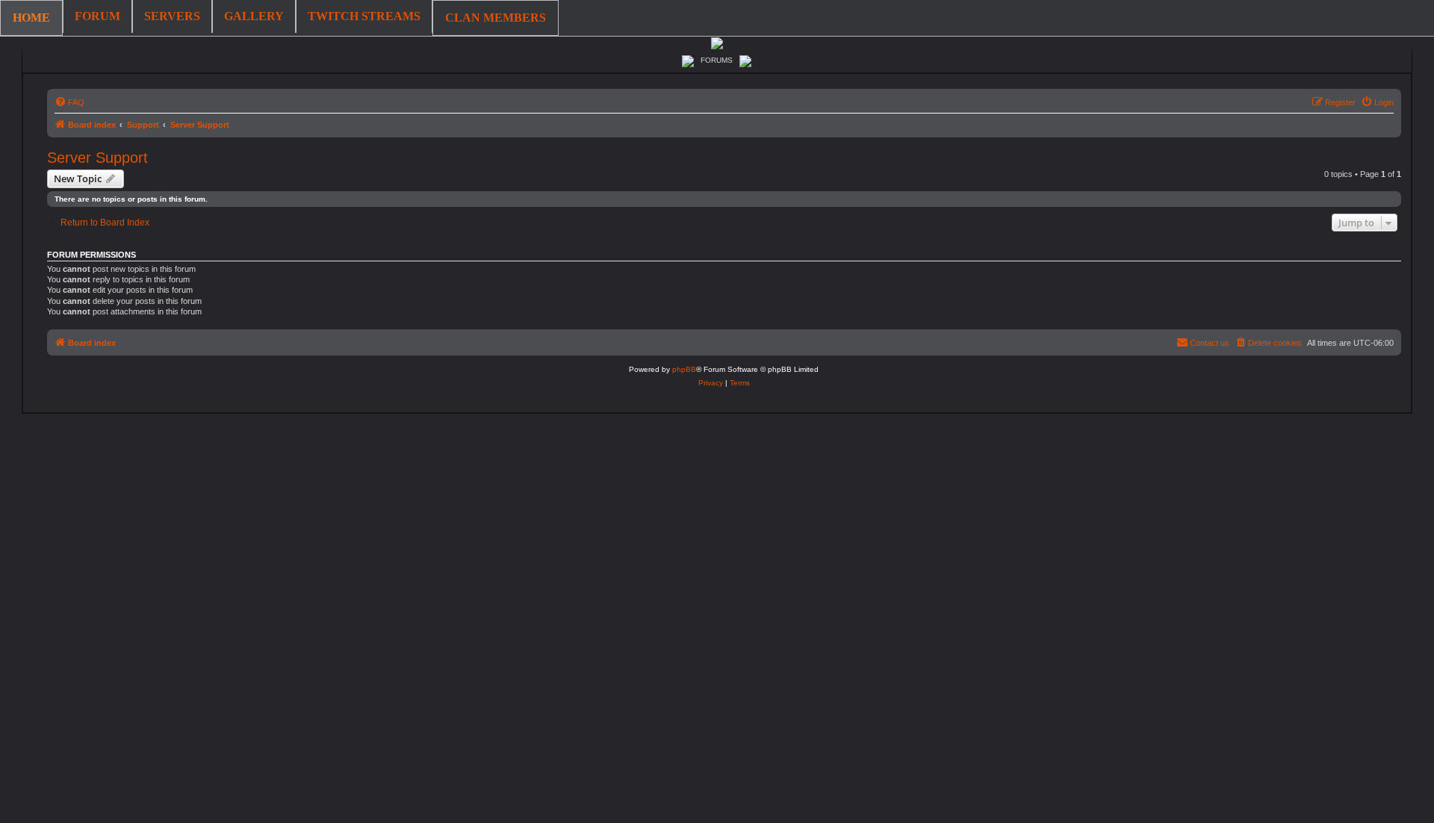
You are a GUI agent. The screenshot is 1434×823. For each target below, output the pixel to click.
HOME (31, 17)
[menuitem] (69, 102)
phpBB (684, 369)
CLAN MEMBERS (495, 17)
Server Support (97, 157)
